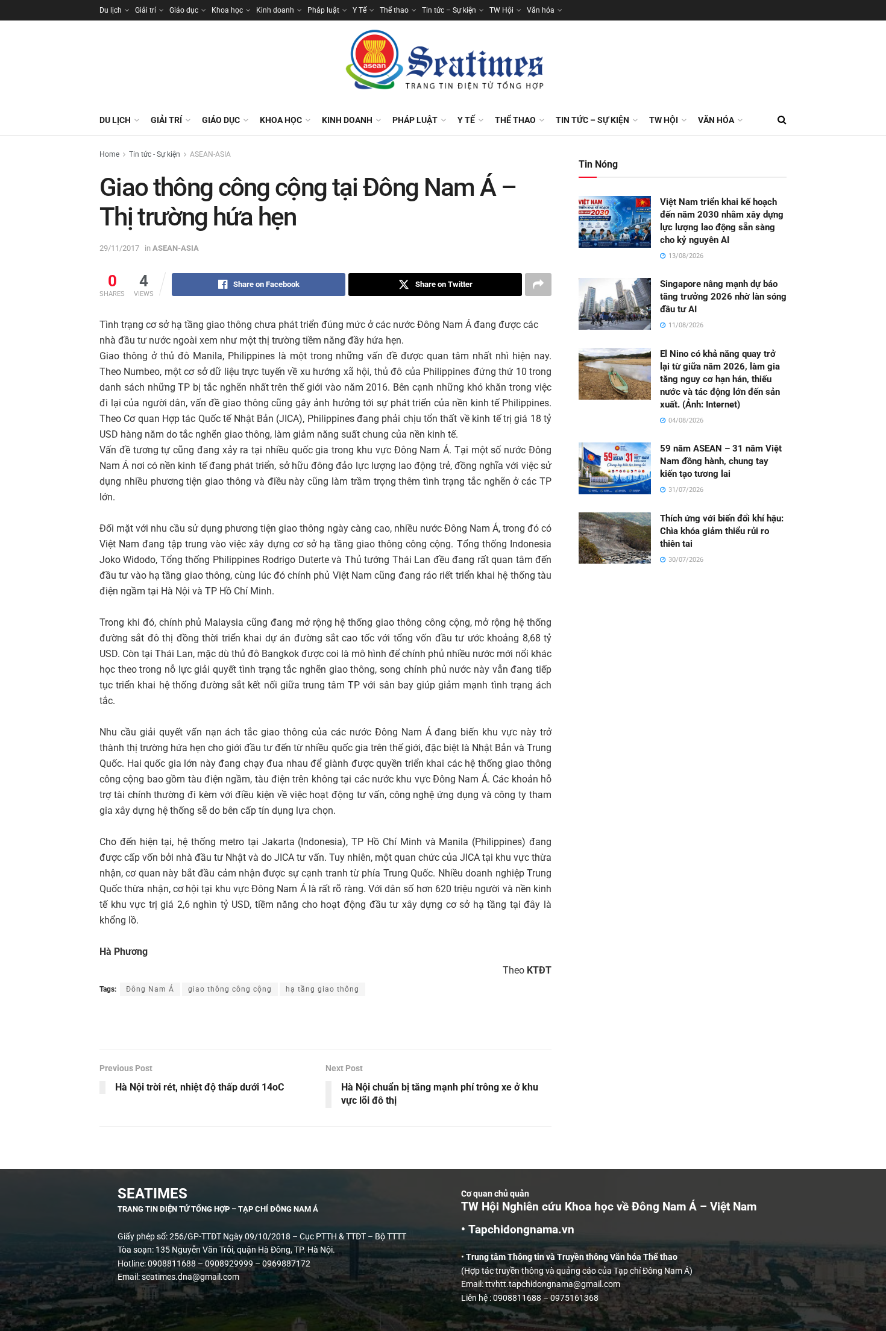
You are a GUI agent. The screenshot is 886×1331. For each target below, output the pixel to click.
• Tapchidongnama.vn (517, 1229)
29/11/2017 (119, 248)
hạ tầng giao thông (322, 989)
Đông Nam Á (150, 989)
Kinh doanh (275, 10)
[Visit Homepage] (443, 63)
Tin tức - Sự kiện (154, 154)
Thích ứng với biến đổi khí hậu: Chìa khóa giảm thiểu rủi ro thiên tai (722, 531)
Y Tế (359, 10)
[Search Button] (782, 120)
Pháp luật (323, 10)
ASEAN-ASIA (210, 154)
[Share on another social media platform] (538, 284)
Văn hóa (541, 10)
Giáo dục (183, 10)
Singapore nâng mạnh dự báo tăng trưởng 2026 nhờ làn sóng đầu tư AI (723, 296)
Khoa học (227, 10)
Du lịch (110, 10)
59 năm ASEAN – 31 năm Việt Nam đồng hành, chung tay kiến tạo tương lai (721, 461)
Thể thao (394, 10)
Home (109, 154)
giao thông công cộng (230, 989)
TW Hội (501, 10)
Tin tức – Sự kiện (449, 10)
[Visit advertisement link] (325, 1023)
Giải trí (145, 10)
